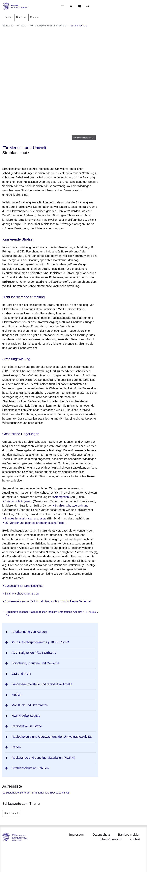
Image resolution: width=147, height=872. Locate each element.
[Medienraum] (80, 6)
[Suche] (71, 6)
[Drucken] (27, 160)
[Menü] (63, 6)
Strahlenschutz (11, 813)
